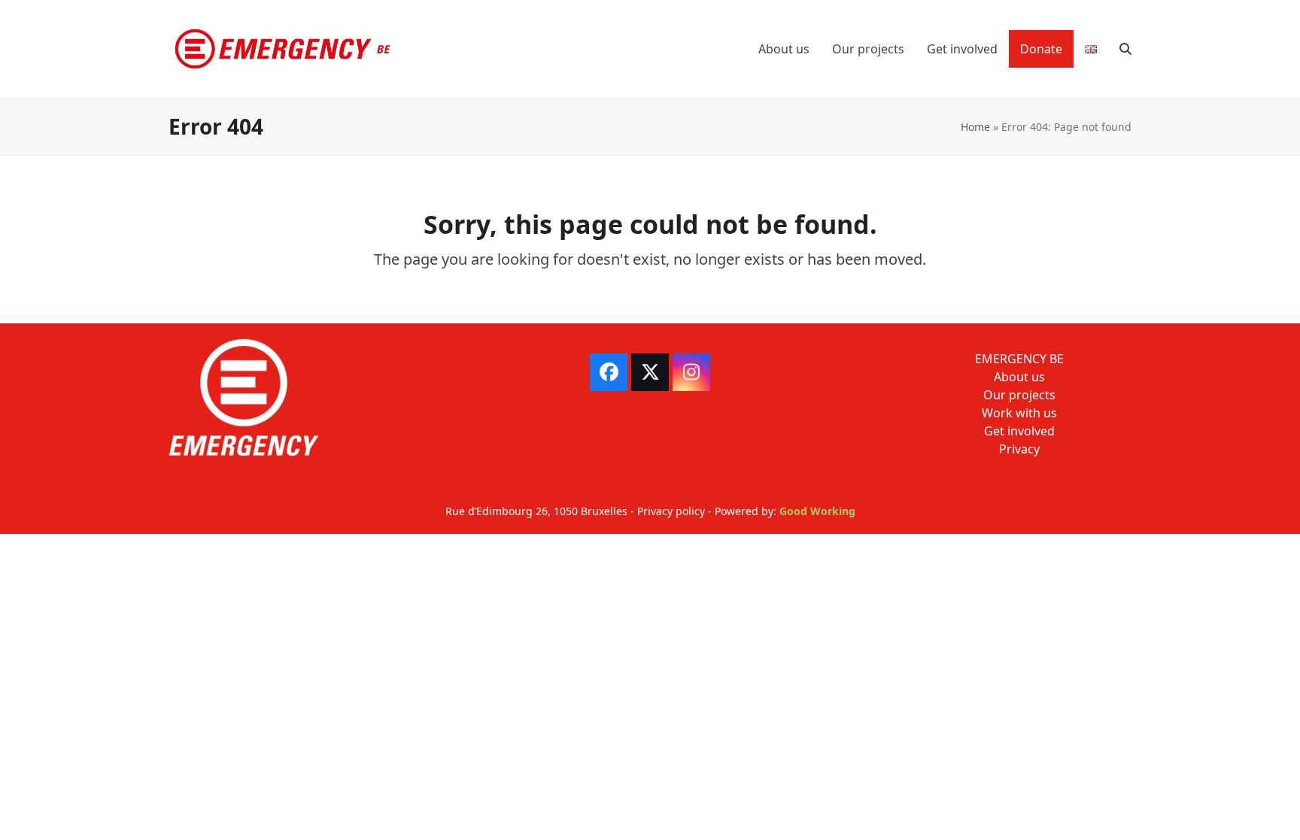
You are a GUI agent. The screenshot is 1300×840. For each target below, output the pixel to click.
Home (975, 127)
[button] (1125, 49)
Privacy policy (671, 511)
